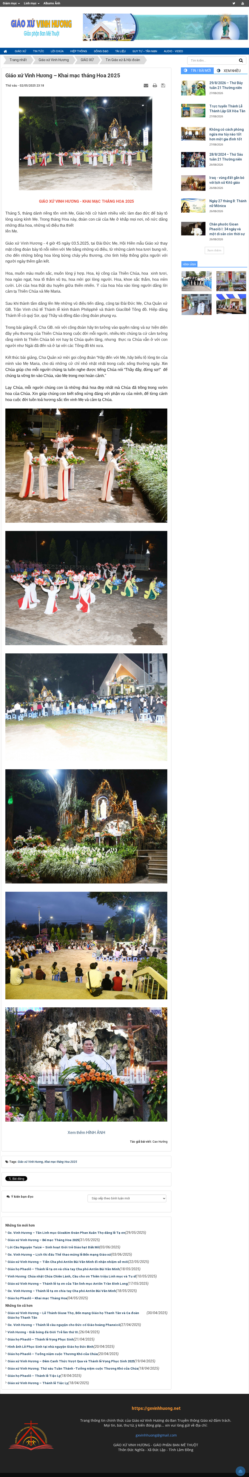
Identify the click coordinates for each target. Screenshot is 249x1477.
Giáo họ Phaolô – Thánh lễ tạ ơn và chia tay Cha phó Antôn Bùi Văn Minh (64, 1269)
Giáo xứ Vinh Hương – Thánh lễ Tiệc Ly (38, 1383)
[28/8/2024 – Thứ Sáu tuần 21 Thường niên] (193, 160)
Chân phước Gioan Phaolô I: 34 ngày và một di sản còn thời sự (227, 229)
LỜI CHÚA (57, 51)
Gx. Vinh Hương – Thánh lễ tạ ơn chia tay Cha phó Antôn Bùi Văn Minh (62, 1291)
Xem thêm (214, 250)
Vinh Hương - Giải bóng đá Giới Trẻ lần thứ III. (43, 1332)
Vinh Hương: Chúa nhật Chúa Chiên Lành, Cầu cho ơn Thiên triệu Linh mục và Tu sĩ (72, 1276)
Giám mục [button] (10, 3)
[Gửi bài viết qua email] (147, 85)
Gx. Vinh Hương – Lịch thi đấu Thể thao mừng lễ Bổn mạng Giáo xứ (59, 1254)
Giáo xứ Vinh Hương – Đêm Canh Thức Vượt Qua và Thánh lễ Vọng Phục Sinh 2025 (71, 1361)
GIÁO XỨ (20, 51)
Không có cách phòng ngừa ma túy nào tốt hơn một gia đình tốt (226, 134)
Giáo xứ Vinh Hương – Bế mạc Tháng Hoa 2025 (43, 1240)
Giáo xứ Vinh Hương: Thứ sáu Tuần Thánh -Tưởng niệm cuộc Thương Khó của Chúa (73, 1368)
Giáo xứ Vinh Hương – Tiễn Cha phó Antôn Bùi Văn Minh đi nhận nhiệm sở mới (68, 1262)
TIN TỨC (38, 51)
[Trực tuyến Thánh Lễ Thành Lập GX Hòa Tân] (193, 111)
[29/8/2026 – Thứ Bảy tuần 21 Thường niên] (193, 88)
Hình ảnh (189, 264)
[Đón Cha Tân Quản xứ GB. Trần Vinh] (196, 281)
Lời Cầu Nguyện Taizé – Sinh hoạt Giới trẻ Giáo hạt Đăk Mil (53, 1247)
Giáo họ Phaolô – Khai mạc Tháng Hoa (37, 1298)
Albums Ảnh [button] (52, 3)
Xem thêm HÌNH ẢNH (86, 1133)
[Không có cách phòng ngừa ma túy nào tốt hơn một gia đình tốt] (193, 134)
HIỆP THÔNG (78, 51)
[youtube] (243, 3)
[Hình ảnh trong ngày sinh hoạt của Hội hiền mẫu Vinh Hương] (231, 303)
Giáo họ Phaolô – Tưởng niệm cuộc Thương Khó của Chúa (53, 1354)
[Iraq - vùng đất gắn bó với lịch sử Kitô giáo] (193, 183)
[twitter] (234, 3)
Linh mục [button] (30, 3)
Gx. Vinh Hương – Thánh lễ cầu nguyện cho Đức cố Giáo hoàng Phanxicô (64, 1325)
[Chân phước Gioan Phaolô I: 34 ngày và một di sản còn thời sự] (193, 228)
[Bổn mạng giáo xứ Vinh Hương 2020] (196, 304)
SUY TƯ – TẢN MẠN (145, 51)
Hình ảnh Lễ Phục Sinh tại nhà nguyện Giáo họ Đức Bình (51, 1347)
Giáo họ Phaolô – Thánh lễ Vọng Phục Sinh (41, 1339)
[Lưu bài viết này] (163, 85)
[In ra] (155, 85)
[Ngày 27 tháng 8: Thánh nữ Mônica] (193, 206)
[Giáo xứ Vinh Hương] (42, 27)
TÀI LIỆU (120, 51)
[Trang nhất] (6, 51)
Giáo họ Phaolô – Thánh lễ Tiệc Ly (34, 1376)
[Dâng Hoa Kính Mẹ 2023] (231, 281)
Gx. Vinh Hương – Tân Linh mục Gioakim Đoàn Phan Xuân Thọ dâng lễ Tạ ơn (66, 1233)
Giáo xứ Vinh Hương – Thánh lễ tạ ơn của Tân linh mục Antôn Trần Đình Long (68, 1283)
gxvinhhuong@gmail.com (156, 1435)
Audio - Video (173, 51)
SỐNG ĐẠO (101, 51)
